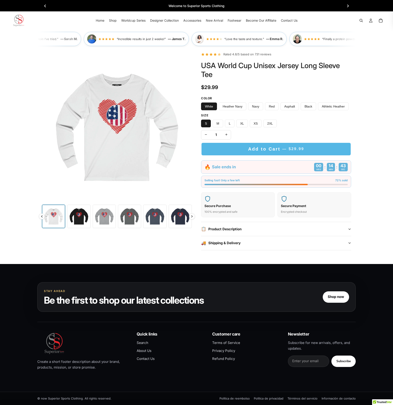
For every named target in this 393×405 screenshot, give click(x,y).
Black (308, 106)
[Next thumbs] (192, 216)
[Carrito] (381, 20)
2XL (270, 123)
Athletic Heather (333, 106)
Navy (255, 106)
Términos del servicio (302, 398)
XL (242, 123)
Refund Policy (223, 358)
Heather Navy (232, 106)
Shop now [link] (336, 297)
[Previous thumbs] (42, 216)
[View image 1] (53, 216)
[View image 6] (180, 216)
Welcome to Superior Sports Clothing (196, 6)
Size (204, 115)
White (209, 106)
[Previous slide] (45, 6)
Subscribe (343, 361)
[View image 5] (154, 216)
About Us (144, 351)
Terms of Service (226, 343)
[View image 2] (79, 216)
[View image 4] (129, 216)
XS (256, 123)
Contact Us (146, 358)
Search (142, 343)
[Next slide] (348, 6)
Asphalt (289, 106)
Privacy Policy (223, 351)
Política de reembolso (234, 398)
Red (272, 106)
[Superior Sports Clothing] (83, 343)
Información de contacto (339, 398)
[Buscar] (361, 20)
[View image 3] (104, 216)
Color (206, 98)
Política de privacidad (268, 398)
